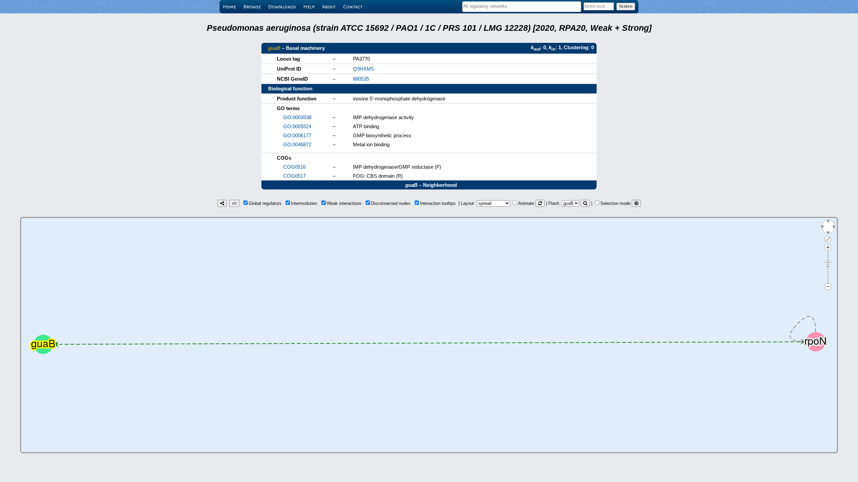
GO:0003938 (297, 117)
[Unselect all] (636, 203)
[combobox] (521, 6)
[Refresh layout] (540, 203)
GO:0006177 (297, 135)
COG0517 (294, 176)
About (329, 6)
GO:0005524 (297, 126)
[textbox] (522, 6)
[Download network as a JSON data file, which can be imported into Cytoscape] (234, 203)
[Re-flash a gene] (585, 203)
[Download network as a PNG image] (222, 203)
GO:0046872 (297, 144)
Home (229, 6)
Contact (353, 6)
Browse (252, 6)
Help (309, 6)
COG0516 (294, 167)
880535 (361, 79)
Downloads (282, 6)
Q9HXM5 (363, 69)
